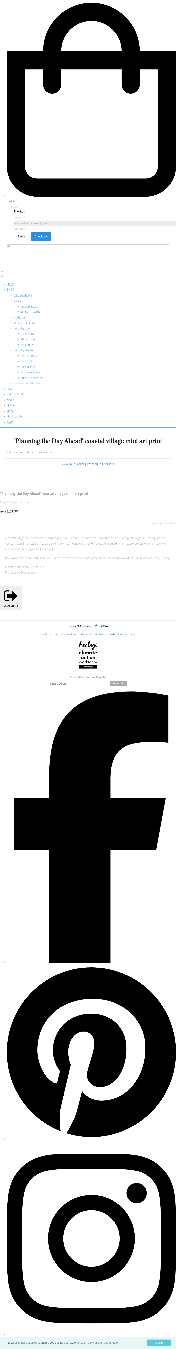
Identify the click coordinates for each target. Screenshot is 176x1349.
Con (42, 634)
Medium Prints (29, 339)
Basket (22, 236)
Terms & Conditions (67, 634)
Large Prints (28, 334)
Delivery (85, 634)
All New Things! (23, 295)
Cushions (19, 317)
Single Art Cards (30, 311)
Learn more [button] (111, 1342)
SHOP (10, 289)
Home (10, 284)
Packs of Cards (29, 306)
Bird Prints (27, 361)
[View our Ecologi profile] (88, 655)
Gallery (11, 405)
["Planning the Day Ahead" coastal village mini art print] (5, 483)
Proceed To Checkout (100, 464)
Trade (10, 411)
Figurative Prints (30, 372)
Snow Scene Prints (32, 378)
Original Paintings (24, 323)
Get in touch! (15, 416)
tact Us (49, 634)
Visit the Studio (16, 394)
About (10, 400)
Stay (9, 389)
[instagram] (91, 1334)
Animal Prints (29, 356)
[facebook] (91, 962)
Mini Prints (27, 345)
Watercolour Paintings (27, 383)
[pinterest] (91, 1139)
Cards (17, 300)
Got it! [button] (159, 1342)
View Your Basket (73, 464)
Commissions (99, 634)
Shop (9, 452)
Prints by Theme (23, 350)
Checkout (41, 236)
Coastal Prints (29, 367)
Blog (132, 634)
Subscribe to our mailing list (88, 677)
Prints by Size (22, 328)
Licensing (122, 634)
